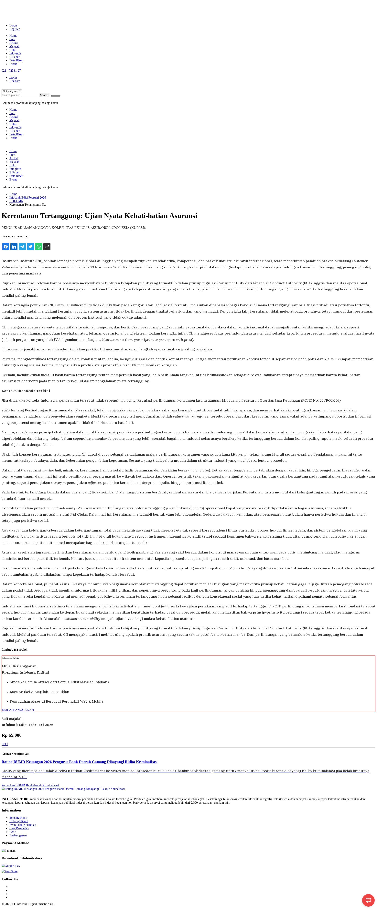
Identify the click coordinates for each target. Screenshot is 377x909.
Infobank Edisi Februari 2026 (27, 197)
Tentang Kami (18, 817)
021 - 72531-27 (11, 70)
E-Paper (14, 56)
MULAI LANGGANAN (18, 709)
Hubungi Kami (18, 821)
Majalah (14, 46)
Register (14, 29)
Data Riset (15, 60)
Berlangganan (18, 835)
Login (13, 25)
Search (44, 95)
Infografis (15, 53)
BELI (5, 744)
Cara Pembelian (19, 828)
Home (13, 35)
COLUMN (16, 201)
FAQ (12, 831)
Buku (12, 49)
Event (13, 64)
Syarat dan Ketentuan (22, 824)
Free (12, 39)
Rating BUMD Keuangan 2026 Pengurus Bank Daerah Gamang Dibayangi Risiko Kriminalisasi (79, 762)
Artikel (13, 42)
